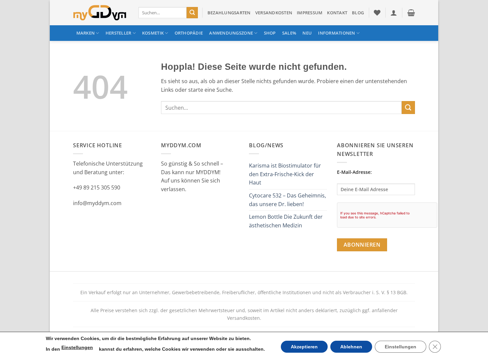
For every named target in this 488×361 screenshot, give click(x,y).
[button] (393, 12)
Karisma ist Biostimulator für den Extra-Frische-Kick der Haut (285, 174)
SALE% (289, 33)
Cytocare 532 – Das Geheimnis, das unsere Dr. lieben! (287, 200)
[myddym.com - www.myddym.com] (100, 13)
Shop (270, 33)
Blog (358, 13)
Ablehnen (351, 346)
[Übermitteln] (192, 12)
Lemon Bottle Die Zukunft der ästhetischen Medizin (286, 221)
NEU (307, 33)
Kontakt (337, 13)
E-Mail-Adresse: (354, 172)
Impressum (309, 13)
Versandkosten (273, 13)
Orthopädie (189, 33)
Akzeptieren (304, 346)
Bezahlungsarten (229, 13)
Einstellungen (77, 347)
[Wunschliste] (377, 12)
